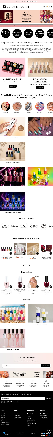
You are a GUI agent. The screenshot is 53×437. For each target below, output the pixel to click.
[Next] (50, 18)
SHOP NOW (31, 1)
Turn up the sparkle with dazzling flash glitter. (40, 84)
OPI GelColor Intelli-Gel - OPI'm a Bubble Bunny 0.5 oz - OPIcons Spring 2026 (6, 292)
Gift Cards (3, 417)
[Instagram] (8, 401)
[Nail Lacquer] (17, 106)
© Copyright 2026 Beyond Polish (20, 433)
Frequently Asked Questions (31, 414)
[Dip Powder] (40, 106)
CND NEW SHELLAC (13, 79)
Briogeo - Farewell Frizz (20, 256)
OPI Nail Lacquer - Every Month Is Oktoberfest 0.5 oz (46, 292)
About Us (3, 413)
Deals (28, 425)
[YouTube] (17, 401)
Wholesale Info (43, 415)
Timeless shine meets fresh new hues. (13, 81)
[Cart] (51, 6)
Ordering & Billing (31, 420)
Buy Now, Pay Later (31, 423)
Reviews (3, 415)
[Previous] (46, 18)
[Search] (44, 6)
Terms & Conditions (5, 422)
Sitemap (33, 433)
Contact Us (29, 421)
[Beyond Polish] (9, 6)
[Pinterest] (11, 401)
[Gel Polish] (5, 106)
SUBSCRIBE (48, 398)
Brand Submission (44, 413)
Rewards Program (18, 417)
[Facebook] (2, 401)
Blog (2, 419)
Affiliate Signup (43, 417)
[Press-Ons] (28, 106)
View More (26, 299)
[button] (49, 431)
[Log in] (49, 6)
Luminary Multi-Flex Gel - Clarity (33, 291)
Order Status (17, 415)
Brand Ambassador (44, 419)
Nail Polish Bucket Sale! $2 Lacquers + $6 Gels (31, 25)
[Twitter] (5, 401)
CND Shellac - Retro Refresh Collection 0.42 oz (6, 257)
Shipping (29, 416)
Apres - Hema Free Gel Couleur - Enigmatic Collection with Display (46, 257)
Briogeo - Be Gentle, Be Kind (33, 257)
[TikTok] (14, 401)
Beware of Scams (5, 424)
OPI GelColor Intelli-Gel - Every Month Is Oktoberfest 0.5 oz (20, 290)
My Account (16, 413)
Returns (29, 418)
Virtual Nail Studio (18, 419)
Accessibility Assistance (7, 434)
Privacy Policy (4, 420)
